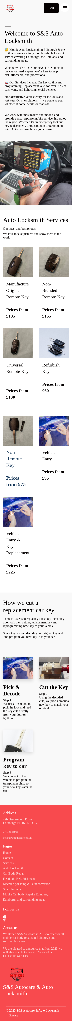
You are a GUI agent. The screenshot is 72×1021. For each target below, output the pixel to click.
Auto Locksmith (13, 868)
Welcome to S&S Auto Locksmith (34, 37)
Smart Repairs (12, 889)
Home (7, 852)
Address (9, 813)
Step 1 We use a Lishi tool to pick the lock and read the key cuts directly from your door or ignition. (17, 709)
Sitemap (13, 1015)
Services (8, 863)
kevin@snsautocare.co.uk (17, 837)
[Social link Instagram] (31, 920)
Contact (8, 858)
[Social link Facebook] (31, 916)
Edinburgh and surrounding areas (24, 899)
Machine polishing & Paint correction (26, 884)
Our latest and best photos (19, 228)
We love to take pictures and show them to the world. (32, 235)
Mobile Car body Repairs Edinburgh (26, 894)
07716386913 (10, 831)
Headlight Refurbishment (19, 878)
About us (10, 927)
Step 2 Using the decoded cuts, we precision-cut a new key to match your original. (54, 701)
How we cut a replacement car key (29, 606)
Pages (7, 846)
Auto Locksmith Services (35, 219)
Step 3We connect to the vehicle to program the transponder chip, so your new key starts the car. (17, 781)
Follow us (11, 909)
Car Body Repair (14, 873)
